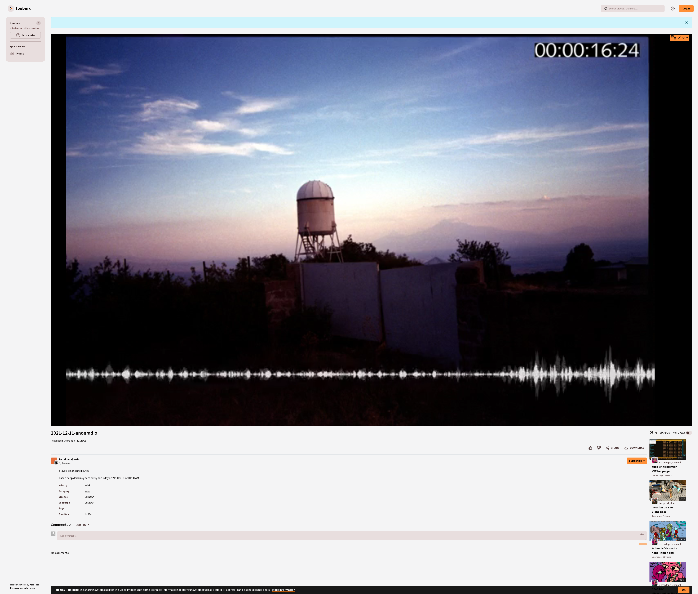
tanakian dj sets (69, 459)
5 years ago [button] (68, 441)
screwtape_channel (670, 462)
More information (283, 590)
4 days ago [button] (657, 516)
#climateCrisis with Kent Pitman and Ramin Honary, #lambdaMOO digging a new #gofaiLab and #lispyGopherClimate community (666, 550)
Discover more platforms (22, 588)
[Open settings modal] (673, 8)
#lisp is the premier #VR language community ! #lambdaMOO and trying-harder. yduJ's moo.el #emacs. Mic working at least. (665, 469)
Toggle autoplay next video (689, 433)
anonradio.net (80, 471)
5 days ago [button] (657, 557)
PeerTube (34, 584)
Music (87, 491)
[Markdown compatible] (641, 534)
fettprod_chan (667, 503)
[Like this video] (590, 448)
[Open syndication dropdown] (70, 525)
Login (686, 9)
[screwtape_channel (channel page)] (654, 460)
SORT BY (81, 525)
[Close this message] (686, 22)
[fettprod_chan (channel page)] (654, 501)
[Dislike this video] (599, 448)
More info (28, 35)
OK (684, 590)
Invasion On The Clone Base (662, 510)
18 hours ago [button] (658, 475)
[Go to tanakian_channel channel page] (56, 462)
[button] (673, 38)
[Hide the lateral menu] (38, 23)
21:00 (115, 478)
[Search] (605, 8)
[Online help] (687, 38)
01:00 (131, 478)
